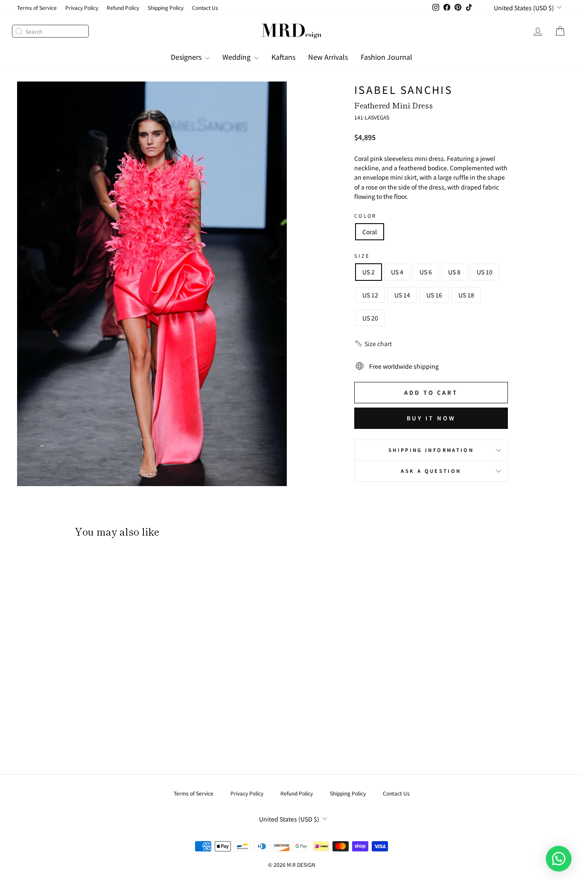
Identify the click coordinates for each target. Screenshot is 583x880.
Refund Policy (123, 7)
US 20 (370, 318)
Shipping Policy (166, 7)
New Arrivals (328, 57)
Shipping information (431, 449)
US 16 (434, 295)
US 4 (397, 272)
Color (365, 215)
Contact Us (205, 7)
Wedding (237, 57)
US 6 (426, 272)
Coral (369, 231)
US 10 (485, 272)
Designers (187, 57)
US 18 (466, 295)
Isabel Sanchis (403, 89)
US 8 (454, 272)
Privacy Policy (81, 7)
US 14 (402, 295)
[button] (373, 343)
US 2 (368, 272)
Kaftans (283, 57)
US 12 (370, 295)
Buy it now (431, 418)
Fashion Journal (386, 57)
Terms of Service (37, 7)
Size (362, 255)
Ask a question (431, 470)
